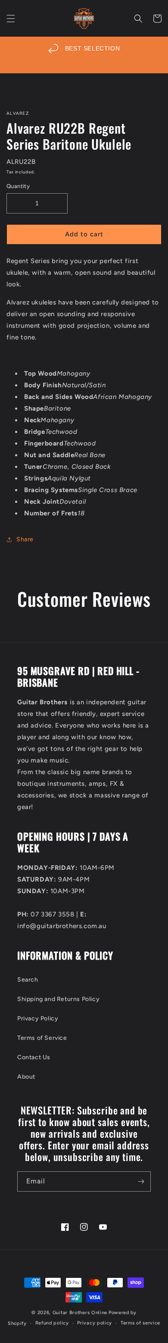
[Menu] (10, 18)
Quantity (18, 186)
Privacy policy (94, 1323)
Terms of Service (42, 1038)
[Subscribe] (140, 1181)
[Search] (138, 18)
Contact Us (33, 1057)
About (26, 1076)
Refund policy (52, 1323)
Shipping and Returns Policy (58, 999)
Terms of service (140, 1323)
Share (25, 539)
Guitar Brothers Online (80, 1312)
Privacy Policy (37, 1018)
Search (27, 979)
